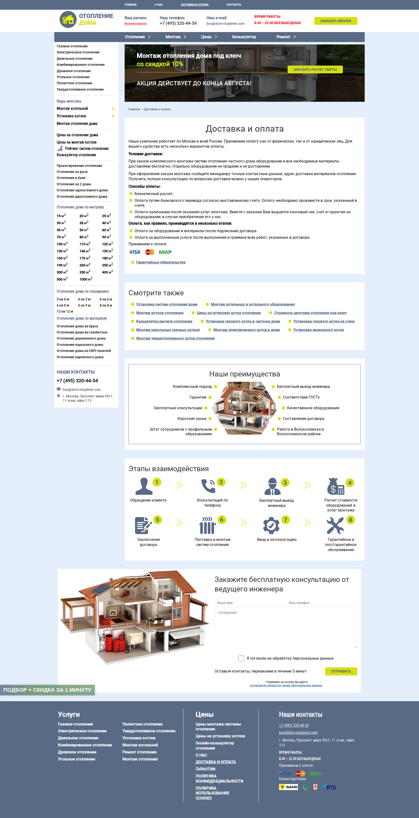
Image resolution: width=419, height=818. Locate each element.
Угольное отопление (73, 77)
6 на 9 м (84, 305)
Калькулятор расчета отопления (164, 321)
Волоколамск (136, 24)
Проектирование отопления (79, 166)
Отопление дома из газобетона (82, 332)
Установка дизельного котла (318, 330)
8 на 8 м (106, 305)
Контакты (234, 4)
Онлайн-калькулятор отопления (215, 745)
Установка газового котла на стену (324, 321)
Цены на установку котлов (220, 736)
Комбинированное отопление (81, 65)
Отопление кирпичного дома (80, 357)
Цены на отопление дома (77, 135)
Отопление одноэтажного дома (82, 190)
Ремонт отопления (139, 752)
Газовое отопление (72, 46)
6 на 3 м (84, 299)
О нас (159, 4)
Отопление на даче (72, 172)
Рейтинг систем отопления (87, 148)
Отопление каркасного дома (80, 345)
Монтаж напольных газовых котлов (168, 330)
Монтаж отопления (140, 759)
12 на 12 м (65, 311)
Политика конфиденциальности (219, 779)
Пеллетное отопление (74, 83)
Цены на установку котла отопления (229, 313)
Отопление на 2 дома (74, 184)
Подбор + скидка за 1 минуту (47, 690)
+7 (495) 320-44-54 (178, 23)
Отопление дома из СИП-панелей (84, 351)
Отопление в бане (71, 178)
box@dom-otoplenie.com (225, 24)
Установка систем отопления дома (166, 304)
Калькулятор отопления (76, 155)
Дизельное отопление (75, 58)
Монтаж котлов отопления (159, 313)
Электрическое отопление (78, 52)
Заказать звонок (335, 21)
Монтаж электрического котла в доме (246, 330)
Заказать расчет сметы (315, 69)
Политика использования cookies (212, 793)
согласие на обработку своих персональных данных (286, 685)
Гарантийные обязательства (160, 262)
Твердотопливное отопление (80, 89)
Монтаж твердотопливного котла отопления (175, 338)
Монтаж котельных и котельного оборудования (253, 304)
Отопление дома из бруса (77, 326)
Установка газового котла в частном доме (243, 321)
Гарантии (205, 769)
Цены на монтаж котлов (77, 142)
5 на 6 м (63, 299)
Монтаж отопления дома (77, 123)
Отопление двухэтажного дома (82, 196)
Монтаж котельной (72, 108)
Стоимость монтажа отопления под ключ (310, 313)
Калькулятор (244, 36)
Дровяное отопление (74, 71)
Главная (131, 4)
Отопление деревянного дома (81, 338)
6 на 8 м (63, 305)
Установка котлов (71, 116)
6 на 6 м (106, 299)
